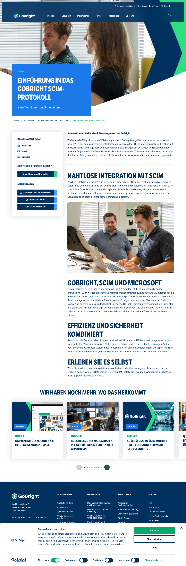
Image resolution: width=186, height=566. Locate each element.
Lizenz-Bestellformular (158, 516)
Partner (99, 16)
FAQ (150, 503)
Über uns (130, 16)
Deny (154, 547)
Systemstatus (155, 520)
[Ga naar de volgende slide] (107, 467)
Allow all (154, 530)
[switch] (83, 560)
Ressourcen (114, 16)
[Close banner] (181, 528)
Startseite (16, 120)
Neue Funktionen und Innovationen (54, 120)
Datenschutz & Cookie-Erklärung (97, 510)
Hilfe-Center (154, 507)
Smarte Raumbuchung (128, 509)
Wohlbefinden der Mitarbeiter (65, 517)
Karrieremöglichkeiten (97, 522)
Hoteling (121, 522)
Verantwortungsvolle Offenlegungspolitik (96, 517)
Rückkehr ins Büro (65, 503)
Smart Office (62, 507)
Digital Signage (124, 518)
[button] (84, 467)
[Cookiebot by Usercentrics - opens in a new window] (19, 560)
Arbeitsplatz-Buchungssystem (126, 504)
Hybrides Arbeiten (65, 512)
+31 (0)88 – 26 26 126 (33, 517)
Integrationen (83, 16)
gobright (166, 155)
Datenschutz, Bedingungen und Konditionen (99, 504)
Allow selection (154, 539)
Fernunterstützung (157, 512)
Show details (151, 560)
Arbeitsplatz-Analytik (66, 522)
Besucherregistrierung (128, 514)
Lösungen (66, 16)
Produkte (51, 16)
